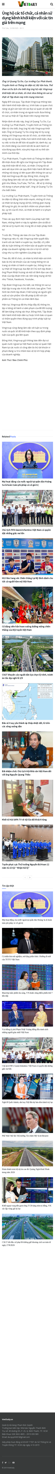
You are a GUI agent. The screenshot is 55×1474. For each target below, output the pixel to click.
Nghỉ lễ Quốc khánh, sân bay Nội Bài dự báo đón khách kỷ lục (27, 1102)
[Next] (30, 877)
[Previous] (25, 877)
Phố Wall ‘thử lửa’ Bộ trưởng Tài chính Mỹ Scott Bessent (25, 1136)
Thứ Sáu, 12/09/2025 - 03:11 (13, 28)
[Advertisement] (27, 397)
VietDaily (11, 1468)
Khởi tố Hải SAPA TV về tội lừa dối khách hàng (24, 819)
